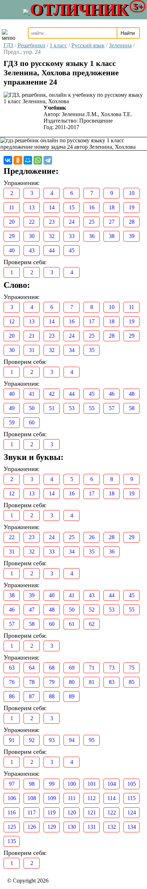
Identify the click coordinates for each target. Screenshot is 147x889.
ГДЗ (8, 45)
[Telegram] (48, 160)
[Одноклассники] (18, 160)
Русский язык (88, 45)
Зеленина (120, 45)
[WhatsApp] (38, 160)
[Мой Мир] (28, 160)
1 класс (58, 45)
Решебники (31, 45)
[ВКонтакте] (8, 160)
